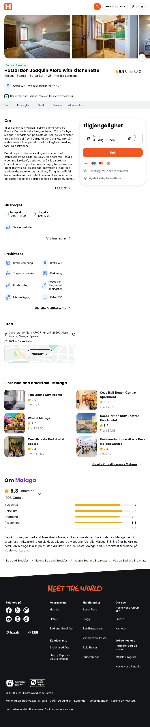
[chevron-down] (39, 494)
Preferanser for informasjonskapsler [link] (51, 709)
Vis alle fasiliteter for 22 (44, 86)
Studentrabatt (91, 657)
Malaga (9, 75)
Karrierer (121, 628)
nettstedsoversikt (16, 709)
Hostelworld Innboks (128, 666)
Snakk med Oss (59, 647)
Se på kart (37, 75)
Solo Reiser (90, 647)
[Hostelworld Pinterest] (17, 619)
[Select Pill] (97, 6)
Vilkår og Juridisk (60, 700)
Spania (21, 75)
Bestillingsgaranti (93, 628)
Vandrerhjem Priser (94, 638)
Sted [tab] (41, 105)
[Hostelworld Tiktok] (26, 619)
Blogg (86, 619)
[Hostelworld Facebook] (9, 610)
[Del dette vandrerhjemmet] (142, 57)
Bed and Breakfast (16, 65)
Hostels (54, 609)
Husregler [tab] (23, 105)
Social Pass (90, 609)
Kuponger (80, 700)
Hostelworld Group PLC (127, 609)
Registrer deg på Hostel (126, 647)
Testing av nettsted (123, 700)
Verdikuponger (98, 700)
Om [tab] (6, 105)
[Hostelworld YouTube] (9, 619)
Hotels (54, 619)
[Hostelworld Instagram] (26, 610)
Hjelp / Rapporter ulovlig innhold (61, 657)
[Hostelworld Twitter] (17, 610)
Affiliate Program (126, 657)
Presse (120, 619)
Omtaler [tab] (57, 105)
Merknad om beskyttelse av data (26, 700)
